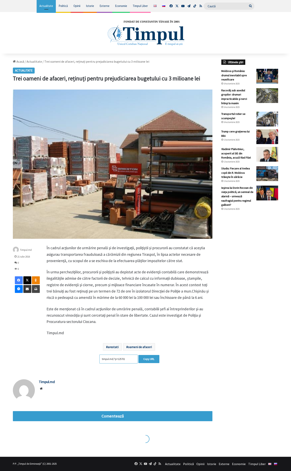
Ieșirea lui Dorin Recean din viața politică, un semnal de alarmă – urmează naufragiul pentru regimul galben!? (237, 196)
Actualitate (46, 6)
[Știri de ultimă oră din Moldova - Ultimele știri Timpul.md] (145, 33)
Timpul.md (26, 250)
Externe (104, 6)
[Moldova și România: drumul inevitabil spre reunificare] (267, 76)
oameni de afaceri (140, 347)
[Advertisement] (249, 280)
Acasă (20, 61)
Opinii (76, 6)
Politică (63, 6)
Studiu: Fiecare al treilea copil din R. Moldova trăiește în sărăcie (235, 173)
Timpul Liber (140, 6)
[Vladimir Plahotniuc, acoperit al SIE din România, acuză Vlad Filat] (267, 154)
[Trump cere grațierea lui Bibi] (267, 136)
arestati (113, 347)
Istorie (90, 6)
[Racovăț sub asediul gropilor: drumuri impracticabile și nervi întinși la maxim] (267, 95)
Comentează (113, 416)
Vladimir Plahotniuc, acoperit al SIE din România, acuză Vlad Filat (236, 153)
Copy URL (148, 359)
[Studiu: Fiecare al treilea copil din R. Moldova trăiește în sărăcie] (267, 173)
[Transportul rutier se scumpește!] (267, 119)
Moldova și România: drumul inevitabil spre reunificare (234, 75)
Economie (121, 6)
